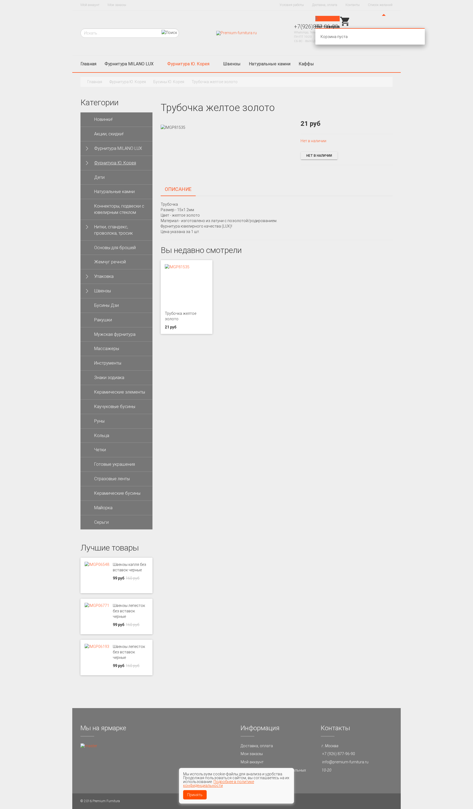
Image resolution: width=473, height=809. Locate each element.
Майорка (103, 507)
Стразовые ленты (112, 478)
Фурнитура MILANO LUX (129, 63)
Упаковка (104, 276)
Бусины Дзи (106, 305)
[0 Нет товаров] (345, 25)
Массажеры (106, 348)
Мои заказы (117, 5)
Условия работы (291, 5)
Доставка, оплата (324, 5)
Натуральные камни (269, 63)
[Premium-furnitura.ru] (236, 33)
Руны (99, 421)
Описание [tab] (178, 189)
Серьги (101, 522)
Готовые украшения (114, 464)
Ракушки (103, 319)
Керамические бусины (117, 493)
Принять (195, 795)
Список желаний (380, 5)
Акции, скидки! (108, 133)
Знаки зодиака (109, 377)
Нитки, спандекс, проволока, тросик (113, 230)
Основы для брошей (115, 247)
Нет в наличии (319, 156)
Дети (99, 177)
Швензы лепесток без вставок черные (129, 611)
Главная (88, 63)
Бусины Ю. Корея (168, 82)
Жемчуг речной (110, 261)
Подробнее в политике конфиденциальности (218, 783)
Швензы (232, 63)
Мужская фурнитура (114, 334)
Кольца (101, 435)
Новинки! (103, 119)
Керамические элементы (119, 392)
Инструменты (107, 363)
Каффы (306, 63)
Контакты (352, 5)
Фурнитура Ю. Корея (188, 63)
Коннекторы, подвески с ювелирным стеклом (119, 209)
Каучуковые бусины (114, 406)
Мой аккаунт (89, 5)
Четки (100, 449)
